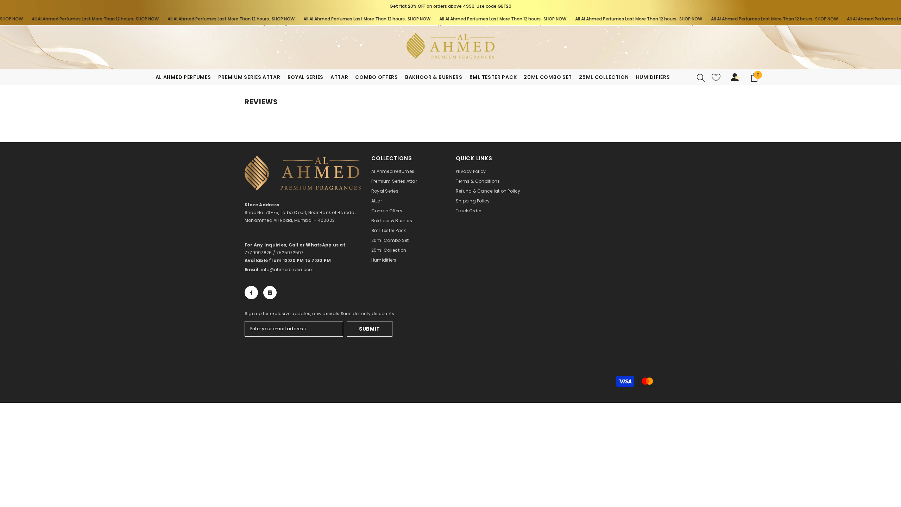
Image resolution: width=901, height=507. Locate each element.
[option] (450, 6)
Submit (369, 328)
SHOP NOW (134, 19)
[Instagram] (270, 292)
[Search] (701, 77)
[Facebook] (251, 292)
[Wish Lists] (716, 77)
